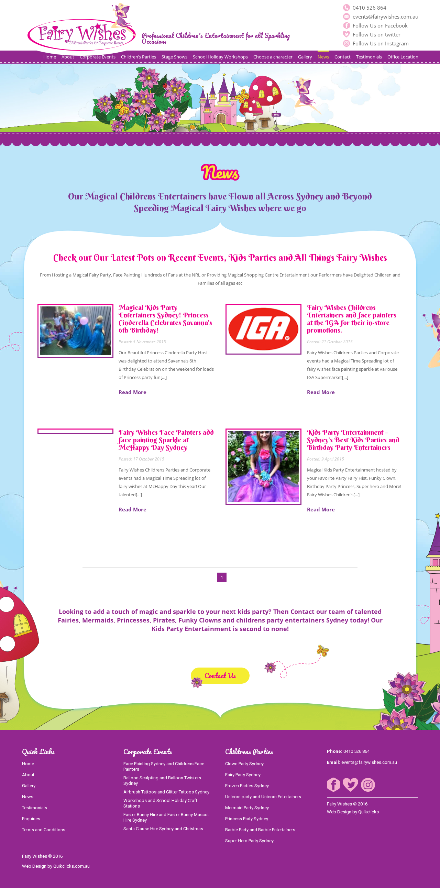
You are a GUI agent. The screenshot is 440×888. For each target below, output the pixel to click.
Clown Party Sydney (244, 763)
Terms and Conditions (43, 829)
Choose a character (273, 57)
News (323, 57)
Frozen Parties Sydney (247, 785)
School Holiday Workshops (220, 57)
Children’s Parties (138, 57)
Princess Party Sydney (246, 818)
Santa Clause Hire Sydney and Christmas (163, 828)
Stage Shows (174, 57)
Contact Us (220, 675)
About (68, 57)
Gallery (305, 57)
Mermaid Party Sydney (247, 807)
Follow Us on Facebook (379, 25)
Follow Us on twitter (375, 34)
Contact (342, 57)
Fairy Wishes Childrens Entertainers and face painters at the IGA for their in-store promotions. (351, 318)
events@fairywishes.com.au (384, 16)
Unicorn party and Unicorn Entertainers (263, 796)
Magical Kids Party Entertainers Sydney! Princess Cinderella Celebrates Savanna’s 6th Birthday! (165, 318)
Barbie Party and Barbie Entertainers (260, 829)
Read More (132, 392)
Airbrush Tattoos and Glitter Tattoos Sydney (166, 791)
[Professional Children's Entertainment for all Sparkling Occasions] (82, 28)
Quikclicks (368, 811)
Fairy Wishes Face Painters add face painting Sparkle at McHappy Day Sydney (166, 440)
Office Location (402, 57)
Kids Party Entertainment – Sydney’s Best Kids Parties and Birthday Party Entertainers (353, 440)
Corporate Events (98, 57)
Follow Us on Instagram (380, 43)
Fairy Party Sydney (243, 774)
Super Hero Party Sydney (249, 840)
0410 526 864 (368, 7)
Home (49, 57)
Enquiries (31, 818)
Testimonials (369, 57)
